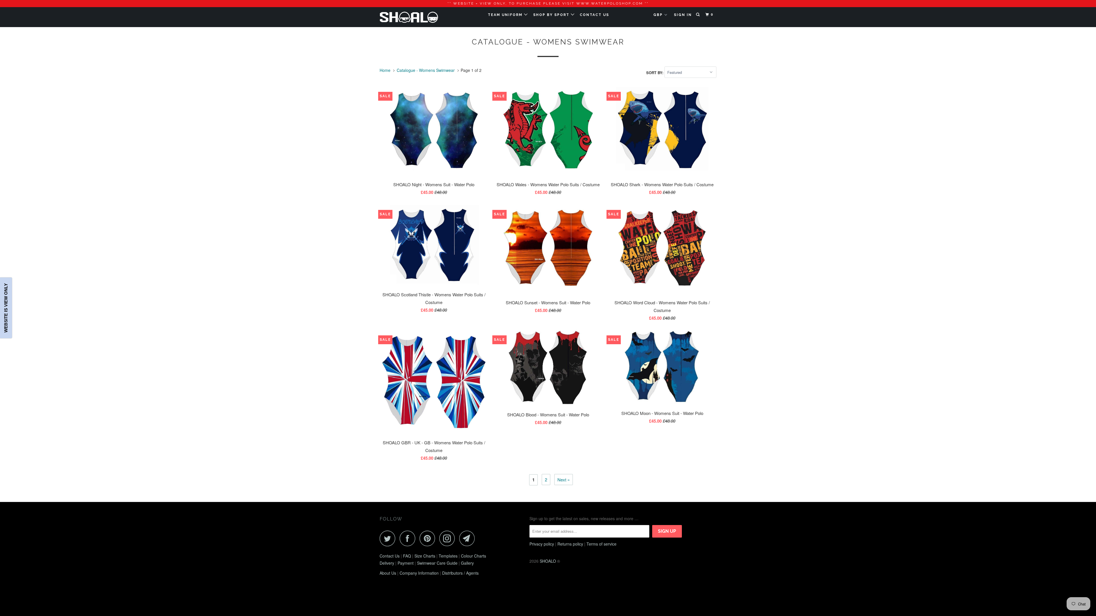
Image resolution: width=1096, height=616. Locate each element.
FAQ (407, 556)
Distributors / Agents (460, 573)
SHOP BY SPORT (552, 15)
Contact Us (390, 556)
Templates (448, 556)
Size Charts (424, 556)
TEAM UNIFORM (506, 15)
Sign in (683, 15)
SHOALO (548, 561)
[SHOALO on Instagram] (448, 538)
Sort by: (655, 72)
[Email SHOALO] (468, 538)
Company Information (419, 573)
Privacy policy (541, 544)
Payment (406, 563)
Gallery (467, 563)
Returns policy (570, 544)
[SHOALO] (409, 17)
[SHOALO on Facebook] (409, 538)
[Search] (698, 14)
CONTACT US (594, 15)
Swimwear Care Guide (437, 563)
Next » (563, 480)
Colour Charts (473, 556)
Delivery (387, 563)
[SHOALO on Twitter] (389, 538)
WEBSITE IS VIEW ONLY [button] (5, 308)
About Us (388, 573)
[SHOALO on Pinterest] (429, 538)
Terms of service (601, 544)
